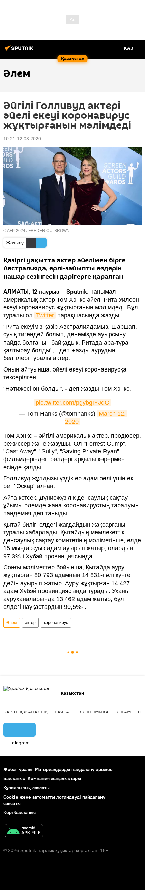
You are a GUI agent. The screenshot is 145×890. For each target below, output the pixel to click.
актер (30, 622)
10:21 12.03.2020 (22, 138)
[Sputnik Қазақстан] (20, 50)
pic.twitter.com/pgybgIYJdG (72, 402)
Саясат (63, 712)
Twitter (45, 315)
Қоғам (123, 712)
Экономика (93, 712)
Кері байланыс (19, 812)
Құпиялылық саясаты (26, 787)
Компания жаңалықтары (54, 778)
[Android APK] (24, 831)
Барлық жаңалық (25, 712)
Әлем (11, 622)
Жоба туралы (17, 769)
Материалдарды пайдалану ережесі (74, 769)
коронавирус (56, 622)
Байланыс (14, 778)
